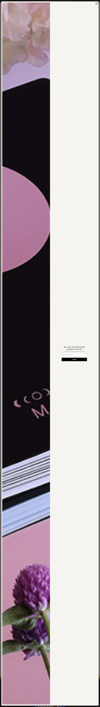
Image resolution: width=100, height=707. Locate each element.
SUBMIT (74, 359)
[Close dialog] (96, 3)
